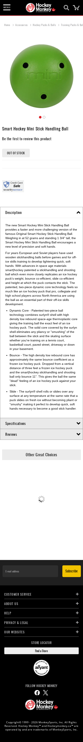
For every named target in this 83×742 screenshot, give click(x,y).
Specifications (15, 423)
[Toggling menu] (6, 7)
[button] (40, 116)
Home (7, 25)
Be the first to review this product (27, 138)
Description (13, 212)
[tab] (41, 212)
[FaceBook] (37, 692)
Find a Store (41, 650)
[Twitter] (45, 692)
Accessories (21, 25)
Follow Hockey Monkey (41, 686)
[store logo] (39, 7)
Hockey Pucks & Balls (45, 25)
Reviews (11, 434)
